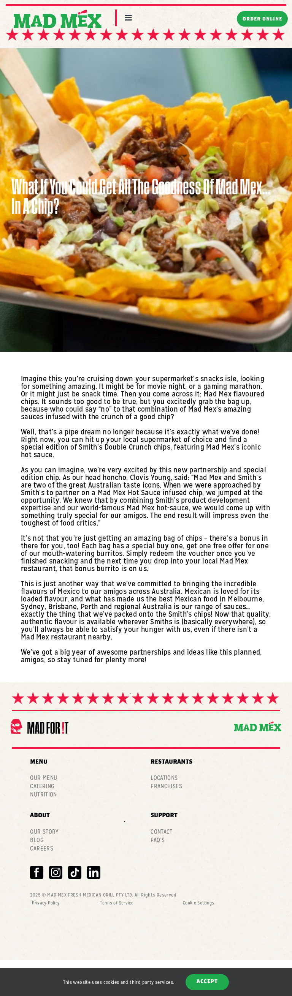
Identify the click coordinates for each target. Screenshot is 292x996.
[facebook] (36, 872)
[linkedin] (93, 872)
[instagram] (55, 872)
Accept (207, 982)
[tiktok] (74, 872)
